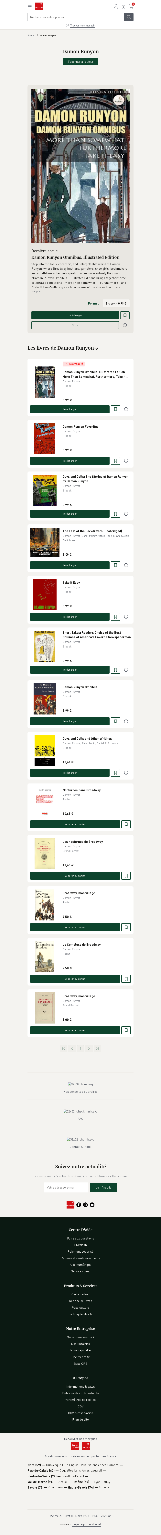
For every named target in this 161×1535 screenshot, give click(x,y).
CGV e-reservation (80, 1413)
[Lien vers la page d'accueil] (39, 6)
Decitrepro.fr (80, 1357)
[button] (80, 276)
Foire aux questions (80, 1238)
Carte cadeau (80, 1294)
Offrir (75, 325)
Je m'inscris (103, 1187)
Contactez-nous (80, 1147)
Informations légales (80, 1386)
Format (93, 303)
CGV (80, 1406)
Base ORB (81, 1363)
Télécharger (75, 315)
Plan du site (80, 1419)
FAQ (80, 1119)
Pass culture (81, 1307)
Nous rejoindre (80, 1350)
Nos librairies (80, 1344)
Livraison (80, 1245)
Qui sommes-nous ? (80, 1337)
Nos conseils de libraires (80, 1091)
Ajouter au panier (75, 824)
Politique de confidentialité (80, 1393)
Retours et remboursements (80, 1258)
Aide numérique (80, 1265)
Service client (80, 1271)
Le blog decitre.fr (80, 1314)
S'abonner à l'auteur (80, 61)
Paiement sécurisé (80, 1251)
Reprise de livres (80, 1301)
